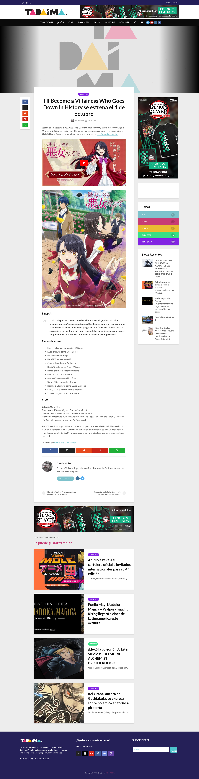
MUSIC (97, 22)
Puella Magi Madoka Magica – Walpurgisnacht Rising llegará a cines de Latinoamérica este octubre (108, 613)
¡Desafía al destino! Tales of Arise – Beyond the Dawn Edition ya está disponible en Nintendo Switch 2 (164, 333)
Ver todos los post (65, 478)
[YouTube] (91, 753)
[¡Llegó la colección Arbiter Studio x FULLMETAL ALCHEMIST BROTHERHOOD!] (59, 658)
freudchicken (79, 121)
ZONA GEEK (83, 22)
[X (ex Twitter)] (78, 753)
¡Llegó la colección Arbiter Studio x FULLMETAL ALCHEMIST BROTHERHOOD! (108, 656)
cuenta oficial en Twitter (65, 442)
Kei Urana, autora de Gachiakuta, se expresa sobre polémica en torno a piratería (108, 701)
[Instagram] (85, 753)
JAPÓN (60, 22)
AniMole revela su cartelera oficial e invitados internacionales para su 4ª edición (109, 567)
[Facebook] (98, 753)
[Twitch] (111, 753)
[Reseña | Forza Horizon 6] (147, 319)
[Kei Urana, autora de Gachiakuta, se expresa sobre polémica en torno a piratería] (59, 703)
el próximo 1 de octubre (107, 134)
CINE (70, 22)
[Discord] (104, 753)
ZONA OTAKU (46, 22)
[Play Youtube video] (84, 162)
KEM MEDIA (110, 773)
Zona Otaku (84, 94)
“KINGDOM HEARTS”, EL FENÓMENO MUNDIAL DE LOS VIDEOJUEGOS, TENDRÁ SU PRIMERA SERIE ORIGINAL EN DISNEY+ (164, 268)
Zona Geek (93, 644)
